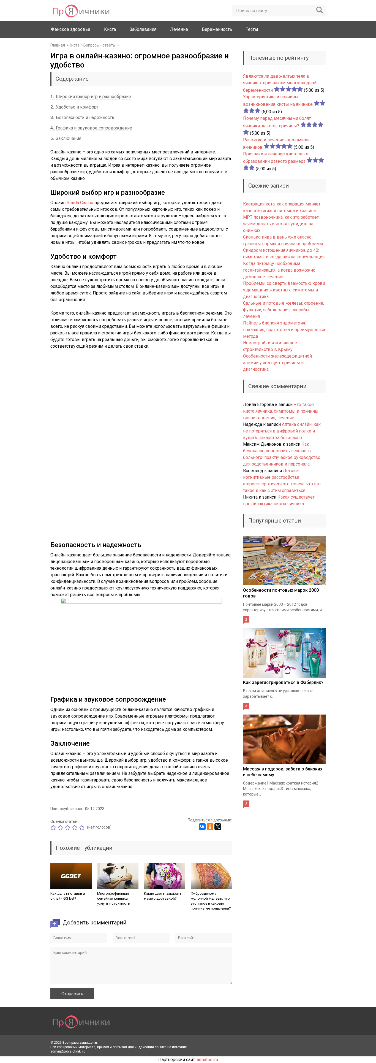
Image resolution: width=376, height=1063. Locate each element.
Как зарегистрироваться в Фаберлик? (283, 682)
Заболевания (143, 29)
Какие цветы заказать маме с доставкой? (163, 895)
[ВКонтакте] (202, 826)
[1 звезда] (54, 827)
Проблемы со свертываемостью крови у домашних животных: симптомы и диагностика (284, 290)
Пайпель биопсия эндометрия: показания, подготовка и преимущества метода (284, 329)
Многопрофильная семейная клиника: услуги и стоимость (113, 898)
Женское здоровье (70, 29)
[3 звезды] (68, 827)
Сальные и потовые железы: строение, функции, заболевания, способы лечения (283, 310)
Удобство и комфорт (74, 107)
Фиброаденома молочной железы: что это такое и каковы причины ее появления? (211, 900)
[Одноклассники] (210, 826)
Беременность (217, 29)
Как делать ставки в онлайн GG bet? (67, 895)
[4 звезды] (75, 827)
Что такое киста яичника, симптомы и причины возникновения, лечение (280, 411)
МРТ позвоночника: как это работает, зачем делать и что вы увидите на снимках (281, 224)
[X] (217, 826)
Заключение (65, 138)
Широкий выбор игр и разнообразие (90, 96)
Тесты (252, 29)
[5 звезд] (82, 827)
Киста (110, 29)
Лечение (179, 29)
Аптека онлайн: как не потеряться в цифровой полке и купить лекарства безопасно (282, 431)
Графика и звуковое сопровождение (91, 128)
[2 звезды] (61, 827)
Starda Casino (80, 202)
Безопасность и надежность (82, 117)
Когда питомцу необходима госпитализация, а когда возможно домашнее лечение (279, 270)
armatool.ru (207, 1059)
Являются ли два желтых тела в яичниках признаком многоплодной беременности (280, 83)
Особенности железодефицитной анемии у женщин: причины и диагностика (277, 362)
